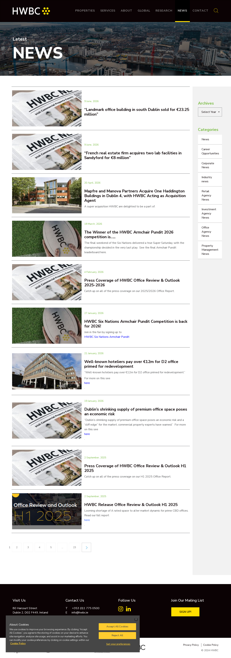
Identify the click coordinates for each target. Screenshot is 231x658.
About (126, 11)
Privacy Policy (191, 645)
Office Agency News (206, 232)
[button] (210, 111)
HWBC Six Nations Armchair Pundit (106, 337)
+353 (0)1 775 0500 (85, 608)
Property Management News (210, 250)
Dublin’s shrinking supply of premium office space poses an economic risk (135, 411)
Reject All (117, 635)
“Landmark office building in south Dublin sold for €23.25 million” (136, 112)
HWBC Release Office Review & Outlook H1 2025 (131, 504)
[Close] (136, 619)
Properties (85, 11)
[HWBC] (31, 9)
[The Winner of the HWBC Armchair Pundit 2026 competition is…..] (47, 239)
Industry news (207, 179)
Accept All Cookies (117, 626)
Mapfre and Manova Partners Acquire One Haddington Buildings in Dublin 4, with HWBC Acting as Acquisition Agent (135, 196)
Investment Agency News (209, 213)
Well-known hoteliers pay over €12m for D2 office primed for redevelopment (131, 364)
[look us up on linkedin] (128, 610)
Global (144, 11)
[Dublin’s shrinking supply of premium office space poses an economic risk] (47, 420)
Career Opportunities (210, 151)
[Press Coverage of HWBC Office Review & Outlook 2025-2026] (47, 282)
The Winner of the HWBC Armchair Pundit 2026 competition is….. (128, 234)
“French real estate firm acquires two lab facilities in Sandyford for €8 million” (133, 155)
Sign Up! (185, 612)
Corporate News (208, 165)
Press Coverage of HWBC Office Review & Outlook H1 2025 (135, 468)
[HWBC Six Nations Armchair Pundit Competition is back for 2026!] (47, 326)
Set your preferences (118, 644)
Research (164, 11)
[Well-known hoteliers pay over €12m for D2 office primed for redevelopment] (47, 371)
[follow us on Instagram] (120, 610)
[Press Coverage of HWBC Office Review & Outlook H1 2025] (47, 468)
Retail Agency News (206, 195)
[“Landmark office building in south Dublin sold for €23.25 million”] (47, 108)
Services (107, 11)
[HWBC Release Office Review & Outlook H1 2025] (47, 511)
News (182, 11)
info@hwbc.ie (80, 613)
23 (74, 547)
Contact (200, 11)
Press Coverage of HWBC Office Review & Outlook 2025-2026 (132, 282)
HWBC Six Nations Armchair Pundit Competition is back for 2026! (135, 324)
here (87, 383)
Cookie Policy (210, 645)
